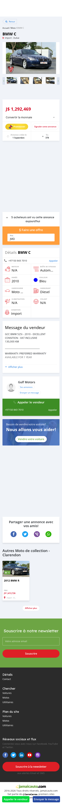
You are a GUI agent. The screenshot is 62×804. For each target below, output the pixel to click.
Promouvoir (19, 126)
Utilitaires (7, 702)
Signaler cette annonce (45, 126)
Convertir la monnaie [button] (19, 117)
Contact (6, 679)
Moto (13, 28)
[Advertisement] (31, 178)
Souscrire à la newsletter (31, 766)
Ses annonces (26, 387)
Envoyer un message (29, 392)
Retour (11, 21)
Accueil (5, 28)
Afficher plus (31, 608)
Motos (5, 697)
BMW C (20, 28)
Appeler (53, 260)
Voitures (7, 693)
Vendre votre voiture (31, 439)
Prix (11, 235)
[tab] (31, 117)
